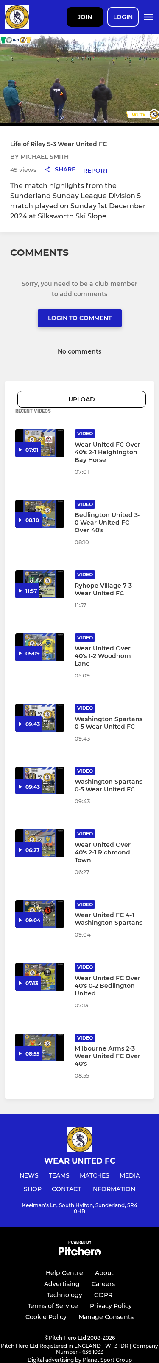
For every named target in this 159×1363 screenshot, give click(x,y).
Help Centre (64, 1273)
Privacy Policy (111, 1306)
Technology (64, 1295)
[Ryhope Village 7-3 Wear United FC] (39, 584)
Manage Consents (106, 1317)
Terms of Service (53, 1306)
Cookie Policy (46, 1317)
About (104, 1273)
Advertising (62, 1284)
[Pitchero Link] (80, 1254)
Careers (103, 1284)
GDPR (103, 1295)
